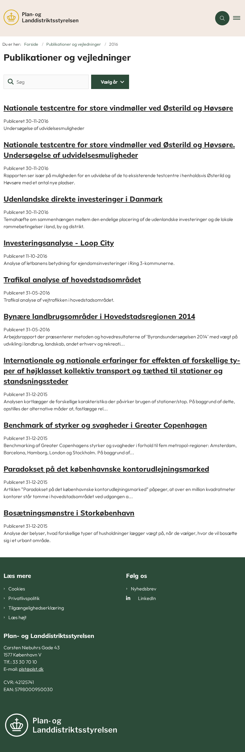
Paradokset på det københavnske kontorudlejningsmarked (106, 468)
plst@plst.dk (31, 669)
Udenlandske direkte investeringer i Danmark (83, 198)
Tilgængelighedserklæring (36, 608)
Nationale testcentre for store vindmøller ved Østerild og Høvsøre (118, 107)
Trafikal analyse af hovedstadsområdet (72, 279)
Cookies (16, 589)
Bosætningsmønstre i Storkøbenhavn (69, 512)
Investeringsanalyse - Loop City (59, 242)
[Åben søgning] (222, 18)
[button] (239, 18)
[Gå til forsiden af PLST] (103, 18)
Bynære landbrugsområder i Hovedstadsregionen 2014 (99, 316)
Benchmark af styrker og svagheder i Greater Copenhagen (105, 424)
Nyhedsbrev (143, 589)
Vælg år (109, 82)
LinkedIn (147, 598)
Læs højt (17, 617)
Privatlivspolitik (24, 598)
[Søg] (11, 82)
